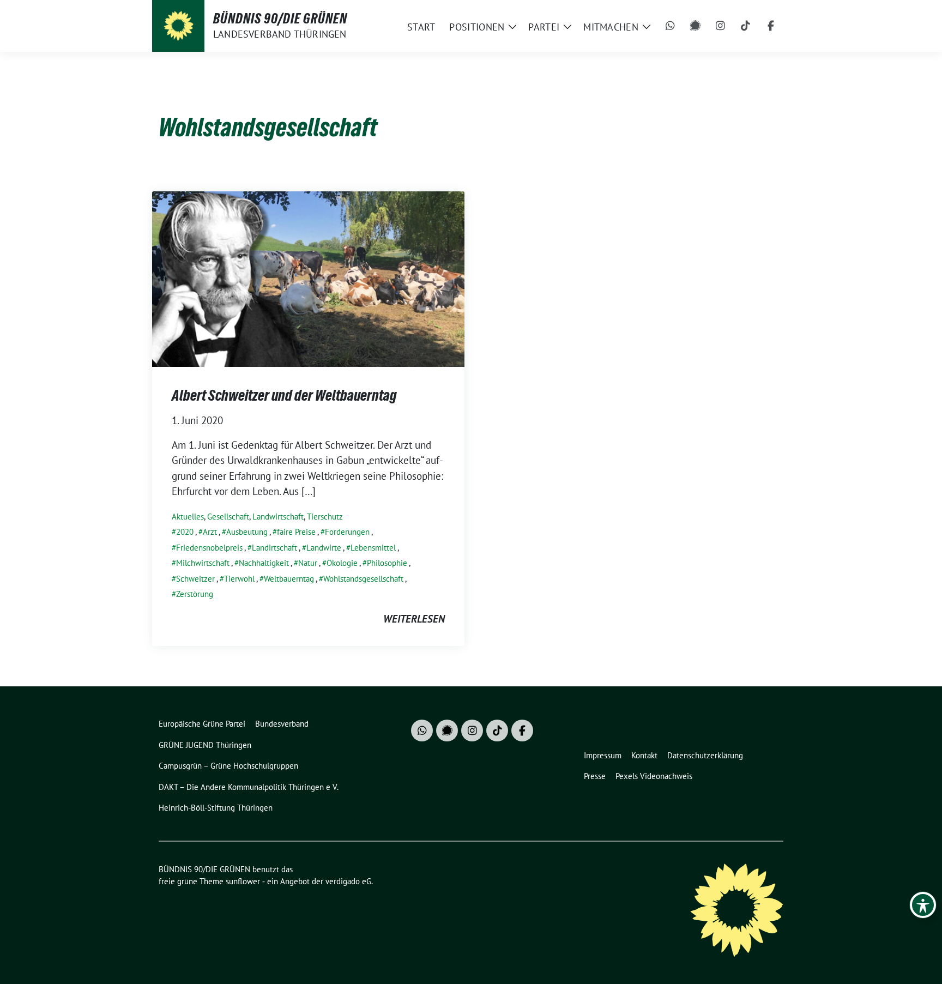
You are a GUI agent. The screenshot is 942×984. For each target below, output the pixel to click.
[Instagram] (721, 26)
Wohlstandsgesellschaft (363, 579)
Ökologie (342, 563)
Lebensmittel (373, 547)
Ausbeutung (247, 532)
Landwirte (323, 547)
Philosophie (387, 563)
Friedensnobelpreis (209, 547)
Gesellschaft (228, 516)
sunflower (243, 881)
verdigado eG (348, 881)
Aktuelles (188, 516)
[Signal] (695, 26)
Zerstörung (194, 594)
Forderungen (347, 532)
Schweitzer (195, 579)
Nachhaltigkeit (264, 563)
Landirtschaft (274, 547)
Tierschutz (325, 516)
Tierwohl (239, 579)
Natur (307, 563)
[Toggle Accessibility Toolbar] (923, 905)
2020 (185, 532)
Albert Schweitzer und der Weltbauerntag (284, 395)
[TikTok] (746, 26)
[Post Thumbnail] (308, 277)
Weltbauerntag (289, 579)
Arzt (210, 532)
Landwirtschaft (278, 516)
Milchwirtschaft (203, 563)
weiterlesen (414, 618)
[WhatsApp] (670, 26)
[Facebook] (771, 26)
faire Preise (296, 532)
